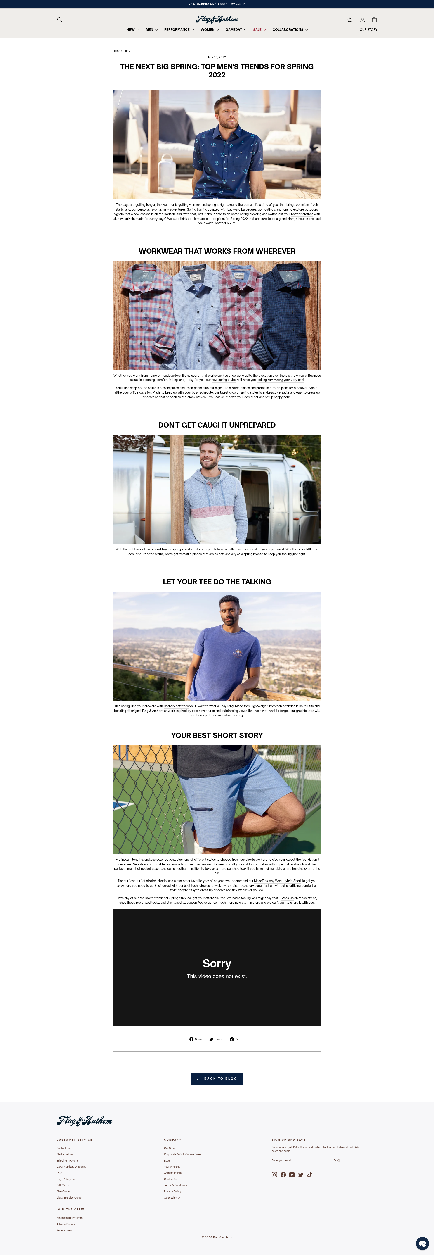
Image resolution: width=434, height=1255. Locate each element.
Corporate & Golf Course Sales (182, 1154)
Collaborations (288, 29)
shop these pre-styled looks (139, 902)
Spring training (197, 209)
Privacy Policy (172, 1191)
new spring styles (224, 380)
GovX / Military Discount (71, 1166)
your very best (294, 380)
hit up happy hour (277, 397)
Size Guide (63, 1191)
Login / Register (66, 1179)
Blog (125, 50)
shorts (250, 859)
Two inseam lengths (129, 859)
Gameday (234, 29)
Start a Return (65, 1154)
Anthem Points (173, 1172)
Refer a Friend (65, 1230)
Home (116, 50)
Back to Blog (220, 1079)
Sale (257, 29)
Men (150, 29)
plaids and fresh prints (186, 388)
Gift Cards (63, 1185)
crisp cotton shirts (143, 388)
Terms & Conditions (175, 1185)
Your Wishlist (172, 1166)
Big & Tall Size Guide (69, 1197)
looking (262, 380)
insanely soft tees (176, 706)
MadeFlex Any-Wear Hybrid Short (277, 881)
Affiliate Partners (66, 1224)
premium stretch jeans (272, 388)
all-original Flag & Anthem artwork (151, 711)
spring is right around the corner (230, 205)
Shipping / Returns (67, 1160)
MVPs (231, 223)
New (131, 29)
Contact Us (63, 1148)
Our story (368, 29)
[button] (422, 1243)
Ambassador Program (70, 1217)
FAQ (59, 1172)
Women (208, 29)
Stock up (287, 898)
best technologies (197, 885)
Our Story (169, 1148)
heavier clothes (302, 214)
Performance (177, 29)
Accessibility (172, 1197)
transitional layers (158, 549)
